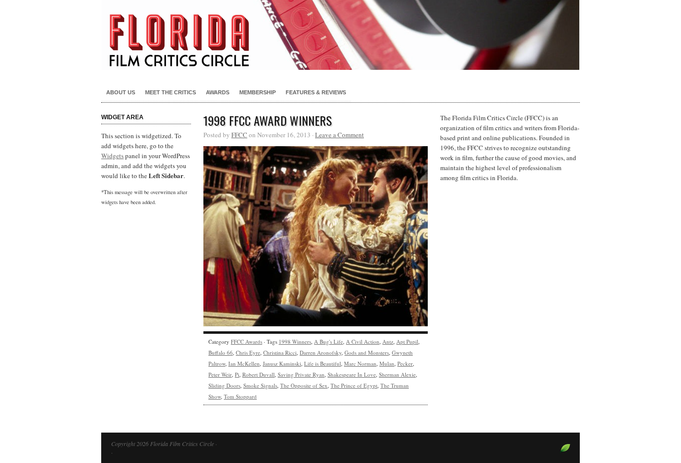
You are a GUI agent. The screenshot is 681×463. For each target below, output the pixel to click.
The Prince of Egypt (354, 385)
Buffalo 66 (220, 352)
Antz (387, 341)
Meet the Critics (170, 92)
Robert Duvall (258, 374)
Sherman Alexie (397, 374)
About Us (120, 92)
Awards (217, 92)
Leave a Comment (339, 134)
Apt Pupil (407, 341)
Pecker (405, 363)
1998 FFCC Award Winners (267, 120)
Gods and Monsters (366, 352)
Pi (237, 374)
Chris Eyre (248, 352)
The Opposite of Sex (304, 385)
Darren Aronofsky (320, 352)
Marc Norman (360, 363)
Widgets (112, 155)
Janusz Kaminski (282, 363)
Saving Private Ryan (301, 374)
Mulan (386, 363)
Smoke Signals (260, 385)
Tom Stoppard (240, 396)
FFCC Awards (246, 341)
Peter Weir (220, 374)
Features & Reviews (316, 92)
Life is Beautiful (322, 363)
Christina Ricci (280, 352)
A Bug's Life (328, 341)
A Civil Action (362, 341)
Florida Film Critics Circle (340, 35)
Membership (257, 92)
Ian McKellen (244, 363)
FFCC (239, 134)
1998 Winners (295, 341)
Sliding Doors (224, 385)
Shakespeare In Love (352, 374)
